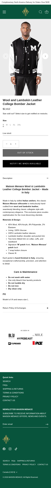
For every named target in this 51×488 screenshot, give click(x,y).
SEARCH (6, 381)
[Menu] (4, 12)
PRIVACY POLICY (10, 396)
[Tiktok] (16, 449)
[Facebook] (4, 449)
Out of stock (25, 153)
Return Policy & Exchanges (14, 308)
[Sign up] (47, 424)
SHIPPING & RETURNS (13, 389)
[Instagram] (10, 449)
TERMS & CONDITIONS (13, 393)
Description (7, 178)
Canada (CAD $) (9, 472)
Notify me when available (25, 164)
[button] (6, 56)
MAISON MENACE (15, 477)
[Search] (41, 12)
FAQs (5, 385)
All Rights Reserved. (30, 477)
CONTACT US (9, 400)
